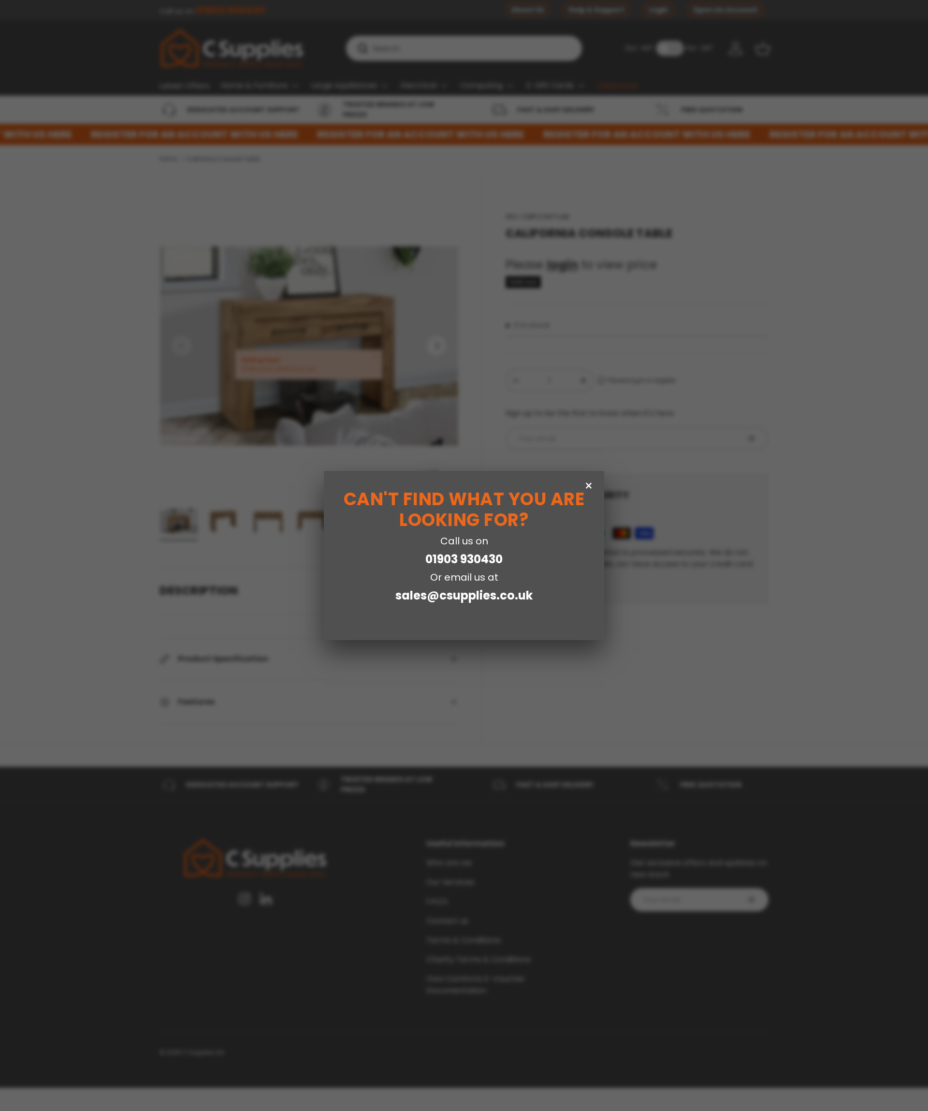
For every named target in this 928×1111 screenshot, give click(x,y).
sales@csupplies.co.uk (464, 595)
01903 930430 (464, 559)
